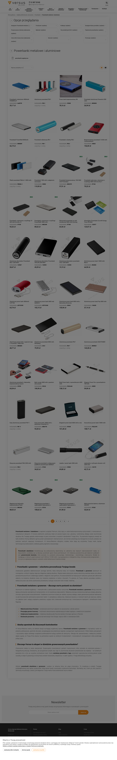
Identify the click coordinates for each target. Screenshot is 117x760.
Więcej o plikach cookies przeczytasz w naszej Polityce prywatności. (23, 746)
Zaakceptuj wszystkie (39, 750)
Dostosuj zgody (26, 750)
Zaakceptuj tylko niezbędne (11, 750)
